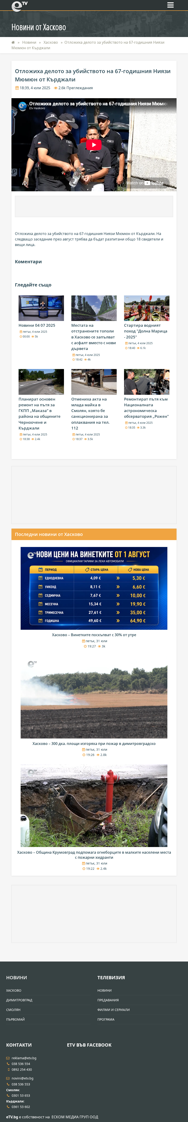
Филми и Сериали (113, 1010)
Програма (105, 1019)
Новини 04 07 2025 (37, 325)
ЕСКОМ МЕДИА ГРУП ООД (75, 1116)
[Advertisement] (94, 206)
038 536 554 (21, 1064)
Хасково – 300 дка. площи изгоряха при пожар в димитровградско (94, 743)
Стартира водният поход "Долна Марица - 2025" (145, 331)
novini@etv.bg (22, 1078)
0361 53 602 (21, 1107)
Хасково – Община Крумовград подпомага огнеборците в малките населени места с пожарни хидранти (94, 855)
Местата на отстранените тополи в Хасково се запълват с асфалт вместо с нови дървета (93, 337)
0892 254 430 (22, 1069)
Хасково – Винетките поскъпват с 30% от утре (94, 634)
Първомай (15, 1019)
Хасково (51, 42)
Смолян (13, 1010)
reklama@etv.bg (24, 1058)
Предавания (108, 1000)
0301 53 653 (21, 1095)
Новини (29, 42)
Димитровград (19, 1000)
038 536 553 (21, 1084)
